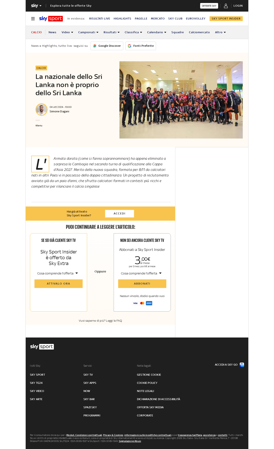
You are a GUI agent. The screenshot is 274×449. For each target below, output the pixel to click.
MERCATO (158, 18)
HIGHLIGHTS (122, 18)
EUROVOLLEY (196, 18)
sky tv (88, 374)
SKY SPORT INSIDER (226, 18)
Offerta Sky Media (150, 407)
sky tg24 (36, 382)
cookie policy (147, 382)
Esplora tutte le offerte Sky (71, 5)
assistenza (209, 435)
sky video (37, 391)
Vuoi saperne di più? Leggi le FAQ (100, 320)
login (238, 5)
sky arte (36, 399)
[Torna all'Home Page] (51, 18)
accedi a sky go (226, 364)
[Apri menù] (33, 18)
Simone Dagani (59, 111)
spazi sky (90, 407)
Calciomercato (199, 32)
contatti (223, 435)
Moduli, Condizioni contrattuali (84, 435)
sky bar (89, 399)
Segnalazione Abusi (130, 441)
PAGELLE (141, 18)
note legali (145, 391)
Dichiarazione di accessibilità (158, 399)
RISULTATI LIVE (99, 18)
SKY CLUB (175, 18)
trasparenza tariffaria (190, 435)
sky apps (90, 382)
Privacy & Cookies (113, 435)
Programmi (91, 415)
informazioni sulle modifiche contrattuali (147, 435)
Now (86, 391)
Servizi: (87, 365)
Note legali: (144, 365)
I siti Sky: (35, 365)
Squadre (177, 32)
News (53, 32)
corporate (145, 415)
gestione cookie (149, 374)
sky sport (37, 374)
